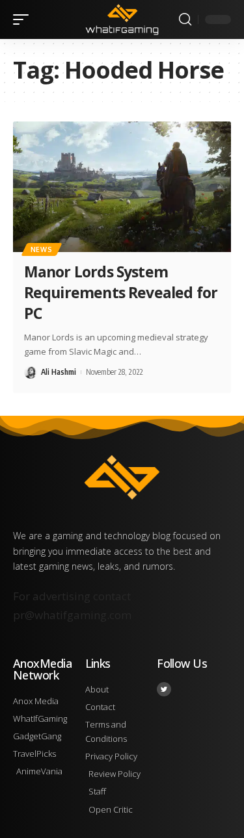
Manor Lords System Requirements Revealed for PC (120, 292)
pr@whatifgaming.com (72, 614)
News (42, 249)
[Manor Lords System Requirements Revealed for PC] (122, 186)
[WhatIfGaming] (122, 19)
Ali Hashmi (58, 372)
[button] (24, 19)
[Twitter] (164, 689)
